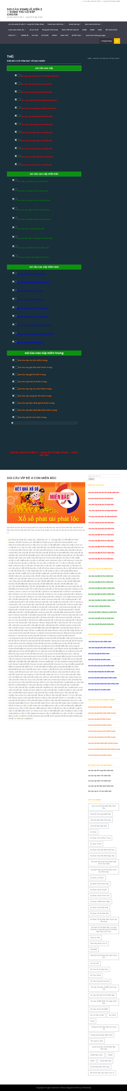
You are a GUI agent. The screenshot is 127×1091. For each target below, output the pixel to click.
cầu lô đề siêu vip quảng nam (53, 566)
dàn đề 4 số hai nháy (23, 617)
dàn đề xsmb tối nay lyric (52, 630)
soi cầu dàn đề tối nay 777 (59, 695)
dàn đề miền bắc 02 (53, 628)
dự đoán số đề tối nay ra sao (31, 659)
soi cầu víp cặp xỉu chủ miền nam (32, 308)
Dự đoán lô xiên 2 (97, 878)
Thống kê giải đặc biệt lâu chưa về (103, 1028)
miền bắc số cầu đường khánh (59, 661)
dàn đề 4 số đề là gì (41, 610)
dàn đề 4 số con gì (19, 604)
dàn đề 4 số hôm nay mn (57, 620)
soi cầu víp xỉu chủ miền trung (32, 360)
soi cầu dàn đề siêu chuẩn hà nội (54, 690)
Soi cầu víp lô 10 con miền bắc (100, 791)
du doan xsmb (95, 844)
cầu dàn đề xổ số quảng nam (53, 555)
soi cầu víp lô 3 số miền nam (30, 342)
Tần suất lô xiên (96, 1041)
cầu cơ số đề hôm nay (53, 547)
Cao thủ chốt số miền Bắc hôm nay (104, 807)
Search (91, 479)
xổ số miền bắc (105, 1061)
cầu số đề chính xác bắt (42, 576)
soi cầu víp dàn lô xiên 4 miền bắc (34, 219)
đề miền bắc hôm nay (37, 661)
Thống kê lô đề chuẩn (50, 30)
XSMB (84, 30)
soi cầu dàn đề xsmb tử (37, 703)
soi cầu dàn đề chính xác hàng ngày (62, 677)
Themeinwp (86, 1088)
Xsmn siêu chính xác (16, 30)
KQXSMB (93, 949)
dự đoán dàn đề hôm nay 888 (54, 633)
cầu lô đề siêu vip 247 (33, 563)
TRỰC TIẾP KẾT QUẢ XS (70, 30)
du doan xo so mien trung (100, 838)
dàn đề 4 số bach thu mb (45, 591)
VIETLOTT (12, 35)
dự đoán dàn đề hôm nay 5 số (28, 633)
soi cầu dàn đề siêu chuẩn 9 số (39, 685)
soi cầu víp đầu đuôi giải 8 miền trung (36, 403)
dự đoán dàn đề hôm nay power (39, 636)
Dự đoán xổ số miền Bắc (99, 913)
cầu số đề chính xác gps (50, 579)
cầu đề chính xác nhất (21, 558)
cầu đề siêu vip (58, 558)
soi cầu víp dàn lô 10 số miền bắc (33, 247)
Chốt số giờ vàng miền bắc (100, 814)
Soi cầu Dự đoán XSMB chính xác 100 (104, 988)
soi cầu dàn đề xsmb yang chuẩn (62, 703)
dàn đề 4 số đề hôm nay (21, 610)
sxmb (92, 1021)
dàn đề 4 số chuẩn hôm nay (29, 602)
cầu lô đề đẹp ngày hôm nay (44, 560)
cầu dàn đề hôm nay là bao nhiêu (50, 550)
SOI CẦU (35, 35)
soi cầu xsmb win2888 (99, 1009)
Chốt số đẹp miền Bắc (98, 826)
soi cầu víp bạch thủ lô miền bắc (36, 84)
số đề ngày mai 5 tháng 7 (38, 669)
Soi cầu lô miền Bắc (51, 713)
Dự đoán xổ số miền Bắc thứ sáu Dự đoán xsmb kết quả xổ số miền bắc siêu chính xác (103, 929)
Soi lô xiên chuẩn (97, 1015)
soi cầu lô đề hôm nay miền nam (30, 708)
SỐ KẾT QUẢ (76, 35)
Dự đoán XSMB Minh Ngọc (100, 901)
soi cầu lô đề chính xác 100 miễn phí (35, 706)
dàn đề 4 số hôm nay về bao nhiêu (35, 623)
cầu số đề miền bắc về (22, 586)
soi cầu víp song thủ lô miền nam (32, 317)
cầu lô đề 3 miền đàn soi (21, 560)
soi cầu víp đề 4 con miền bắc (31, 478)
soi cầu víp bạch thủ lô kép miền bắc (39, 100)
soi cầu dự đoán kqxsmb (100, 981)
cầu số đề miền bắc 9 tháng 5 (50, 581)
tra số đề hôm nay (32, 716)
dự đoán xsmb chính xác (100, 896)
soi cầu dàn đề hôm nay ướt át (32, 682)
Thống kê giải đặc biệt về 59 (101, 1035)
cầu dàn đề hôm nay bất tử (23, 550)
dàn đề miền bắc (38, 628)
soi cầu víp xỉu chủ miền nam (31, 274)
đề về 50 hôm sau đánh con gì (102, 1073)
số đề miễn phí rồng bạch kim (49, 667)
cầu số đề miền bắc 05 (27, 581)
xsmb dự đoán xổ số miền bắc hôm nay (103, 1048)
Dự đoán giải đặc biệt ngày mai (102, 856)
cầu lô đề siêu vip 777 (52, 563)
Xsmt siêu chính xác (92, 24)
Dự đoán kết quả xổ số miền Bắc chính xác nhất (103, 863)
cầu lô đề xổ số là (71, 568)
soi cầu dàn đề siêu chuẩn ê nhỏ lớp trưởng (30, 687)
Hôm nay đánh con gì (98, 943)
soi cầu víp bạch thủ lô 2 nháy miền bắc (40, 76)
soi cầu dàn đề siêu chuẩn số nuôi (46, 693)
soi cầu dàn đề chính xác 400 (33, 677)
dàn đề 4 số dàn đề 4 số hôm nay (55, 607)
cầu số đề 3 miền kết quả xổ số (45, 573)
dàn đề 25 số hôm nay (54, 589)
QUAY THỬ (64, 35)
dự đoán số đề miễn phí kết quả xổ (44, 648)
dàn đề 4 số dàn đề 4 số (38, 604)
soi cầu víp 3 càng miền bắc (31, 228)
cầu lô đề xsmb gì (46, 571)
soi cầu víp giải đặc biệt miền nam (33, 282)
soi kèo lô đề (18, 716)
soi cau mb (94, 963)
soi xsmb (112, 1015)
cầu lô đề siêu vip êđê (30, 566)
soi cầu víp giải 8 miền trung (32, 374)
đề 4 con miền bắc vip (54, 659)
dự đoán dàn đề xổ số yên (68, 641)
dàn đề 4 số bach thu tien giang (33, 597)
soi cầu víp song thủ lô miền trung (34, 396)
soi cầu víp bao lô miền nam (30, 299)
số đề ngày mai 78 (57, 669)
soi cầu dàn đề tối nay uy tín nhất (59, 698)
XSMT (100, 30)
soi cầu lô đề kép (51, 708)
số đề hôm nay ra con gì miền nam (63, 664)
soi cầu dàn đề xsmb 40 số (35, 700)
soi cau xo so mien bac (99, 969)
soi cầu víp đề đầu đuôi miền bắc (33, 257)
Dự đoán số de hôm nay (99, 884)
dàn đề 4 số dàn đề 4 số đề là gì (27, 607)
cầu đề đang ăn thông (41, 558)
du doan (93, 832)
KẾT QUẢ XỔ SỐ (111, 30)
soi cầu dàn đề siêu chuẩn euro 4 (65, 687)
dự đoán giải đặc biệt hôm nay (102, 850)
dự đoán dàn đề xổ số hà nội (28, 638)
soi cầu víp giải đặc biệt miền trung (35, 367)
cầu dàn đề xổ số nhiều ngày (27, 555)
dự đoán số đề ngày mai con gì (36, 654)
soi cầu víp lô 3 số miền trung (32, 417)
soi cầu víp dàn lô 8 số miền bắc (33, 191)
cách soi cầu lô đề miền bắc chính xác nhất (54, 545)
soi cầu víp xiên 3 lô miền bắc (99, 781)
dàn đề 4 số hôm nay (56, 617)
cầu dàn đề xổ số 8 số (28, 553)
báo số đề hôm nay (20, 542)
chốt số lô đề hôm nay (35, 589)
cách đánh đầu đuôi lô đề (23, 545)
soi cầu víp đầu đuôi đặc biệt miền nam (35, 334)
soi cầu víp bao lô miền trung (32, 381)
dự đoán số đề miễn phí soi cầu (30, 651)
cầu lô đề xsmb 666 (29, 571)
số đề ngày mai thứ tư (26, 672)
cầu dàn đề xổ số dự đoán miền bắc (54, 553)
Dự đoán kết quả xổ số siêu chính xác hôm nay (104, 871)
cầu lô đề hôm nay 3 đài (68, 560)
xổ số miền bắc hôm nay (100, 1067)
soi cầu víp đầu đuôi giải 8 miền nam (33, 325)
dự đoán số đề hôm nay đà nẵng (44, 643)
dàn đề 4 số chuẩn (62, 599)
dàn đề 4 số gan (47, 615)
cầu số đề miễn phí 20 (41, 586)
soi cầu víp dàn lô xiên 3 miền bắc (33, 210)
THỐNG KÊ (24, 35)
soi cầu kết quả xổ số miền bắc (102, 995)
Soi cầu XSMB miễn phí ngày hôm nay (104, 1002)
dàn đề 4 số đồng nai (30, 615)
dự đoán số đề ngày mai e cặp (63, 654)
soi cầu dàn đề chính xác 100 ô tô (47, 674)
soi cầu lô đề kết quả (69, 708)
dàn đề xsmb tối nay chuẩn (29, 630)
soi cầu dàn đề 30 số (64, 672)
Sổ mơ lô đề (34, 30)
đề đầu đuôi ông (71, 659)
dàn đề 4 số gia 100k (63, 615)
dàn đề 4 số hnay (39, 617)
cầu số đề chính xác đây (28, 579)
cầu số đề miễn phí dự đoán (63, 586)
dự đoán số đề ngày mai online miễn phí (51, 656)
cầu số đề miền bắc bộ (46, 584)
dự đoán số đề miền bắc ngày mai (62, 646)
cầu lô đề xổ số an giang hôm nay (47, 568)
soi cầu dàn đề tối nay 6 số (36, 695)
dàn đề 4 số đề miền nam (56, 612)
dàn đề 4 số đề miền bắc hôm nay (31, 612)
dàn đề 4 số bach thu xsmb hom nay (63, 597)
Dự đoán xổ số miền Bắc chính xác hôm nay (103, 920)
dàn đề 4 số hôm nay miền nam (33, 620)
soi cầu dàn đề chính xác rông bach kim (46, 680)
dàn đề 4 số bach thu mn (67, 591)
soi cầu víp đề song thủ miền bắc (100, 770)
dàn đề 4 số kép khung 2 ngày (64, 625)
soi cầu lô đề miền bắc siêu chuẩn (55, 711)
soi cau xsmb (95, 975)
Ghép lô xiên (95, 937)
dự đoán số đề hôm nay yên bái (33, 646)
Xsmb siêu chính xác (55, 24)
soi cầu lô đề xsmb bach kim (30, 713)
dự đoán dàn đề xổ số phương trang (40, 641)
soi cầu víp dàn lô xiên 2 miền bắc (34, 200)
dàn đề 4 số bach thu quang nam (52, 594)
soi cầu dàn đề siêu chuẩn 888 (60, 682)
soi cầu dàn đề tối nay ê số (32, 698)
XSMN (92, 30)
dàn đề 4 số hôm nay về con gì (64, 623)
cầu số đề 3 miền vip (68, 573)
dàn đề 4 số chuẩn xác (52, 602)
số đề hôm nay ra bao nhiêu (36, 664)
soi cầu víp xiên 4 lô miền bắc (99, 776)
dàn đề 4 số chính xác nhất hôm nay (38, 599)
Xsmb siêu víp (74, 24)
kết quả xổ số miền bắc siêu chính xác (103, 956)
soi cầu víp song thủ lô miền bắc (36, 92)
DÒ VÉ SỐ (45, 35)
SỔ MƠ (54, 35)
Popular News (107, 41)
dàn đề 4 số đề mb (58, 610)
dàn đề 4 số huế (31, 625)
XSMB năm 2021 (96, 1055)
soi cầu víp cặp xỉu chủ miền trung (34, 388)
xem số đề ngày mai (49, 716)
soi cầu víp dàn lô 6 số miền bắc (33, 181)
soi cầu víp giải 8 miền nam (29, 291)
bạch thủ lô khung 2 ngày (95, 35)
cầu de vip (71, 555)
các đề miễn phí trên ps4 (39, 542)
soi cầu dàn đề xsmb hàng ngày (61, 700)
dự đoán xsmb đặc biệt (99, 907)
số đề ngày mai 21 (19, 669)
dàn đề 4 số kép (44, 625)
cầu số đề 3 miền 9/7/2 (21, 573)
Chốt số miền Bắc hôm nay (100, 820)
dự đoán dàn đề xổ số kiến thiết (56, 638)
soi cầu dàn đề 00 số (45, 672)
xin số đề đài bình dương (69, 716)
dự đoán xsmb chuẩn (98, 890)
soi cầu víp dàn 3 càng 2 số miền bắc (35, 238)
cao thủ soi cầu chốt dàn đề (30, 547)
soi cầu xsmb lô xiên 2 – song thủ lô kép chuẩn (102, 1)
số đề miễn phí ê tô (27, 667)
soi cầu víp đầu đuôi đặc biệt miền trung (37, 410)
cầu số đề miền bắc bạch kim (23, 584)
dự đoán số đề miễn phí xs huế (58, 651)
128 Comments (27, 718)
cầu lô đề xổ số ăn (23, 568)
